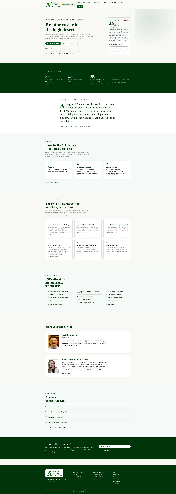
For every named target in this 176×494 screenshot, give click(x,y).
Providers (104, 2)
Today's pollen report (70, 43)
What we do (116, 474)
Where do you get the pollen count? (55, 427)
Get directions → (77, 479)
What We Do (96, 2)
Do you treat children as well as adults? (56, 422)
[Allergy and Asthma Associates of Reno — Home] (52, 4)
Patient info (116, 479)
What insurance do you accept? (54, 417)
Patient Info (113, 2)
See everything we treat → (52, 182)
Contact (80, 6)
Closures (121, 2)
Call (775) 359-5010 (54, 43)
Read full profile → (66, 349)
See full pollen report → (119, 48)
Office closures (117, 481)
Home (79, 2)
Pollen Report (86, 2)
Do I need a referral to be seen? (54, 407)
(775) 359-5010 (100, 472)
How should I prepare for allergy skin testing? (58, 412)
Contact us (116, 483)
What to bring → (104, 450)
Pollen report (116, 472)
